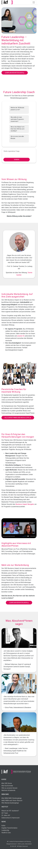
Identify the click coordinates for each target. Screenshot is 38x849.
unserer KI (20, 336)
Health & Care (6, 833)
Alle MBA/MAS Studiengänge (11, 798)
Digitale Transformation (9, 828)
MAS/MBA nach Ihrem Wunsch (11, 800)
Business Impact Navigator (25, 504)
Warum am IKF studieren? (10, 811)
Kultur (3, 826)
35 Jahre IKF (5, 815)
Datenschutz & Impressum (10, 818)
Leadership (5, 830)
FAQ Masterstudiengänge (10, 803)
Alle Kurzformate (7, 786)
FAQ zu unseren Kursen (9, 788)
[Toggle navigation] (33, 2)
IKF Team (4, 813)
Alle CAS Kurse (6, 783)
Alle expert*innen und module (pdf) (17, 417)
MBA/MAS (5, 794)
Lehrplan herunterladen (14, 72)
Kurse (3, 779)
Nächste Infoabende (8, 790)
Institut (4, 807)
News (3, 822)
